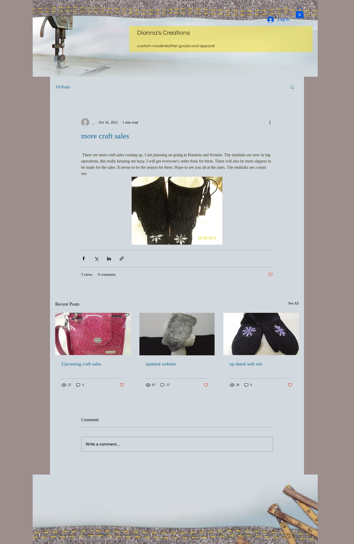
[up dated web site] (261, 334)
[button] (299, 13)
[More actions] (270, 122)
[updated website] (177, 334)
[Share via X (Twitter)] (96, 258)
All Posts (62, 87)
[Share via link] (121, 258)
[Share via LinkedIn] (109, 258)
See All (293, 303)
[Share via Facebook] (83, 258)
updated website (161, 363)
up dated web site (246, 363)
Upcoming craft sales (81, 363)
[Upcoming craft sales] (93, 334)
